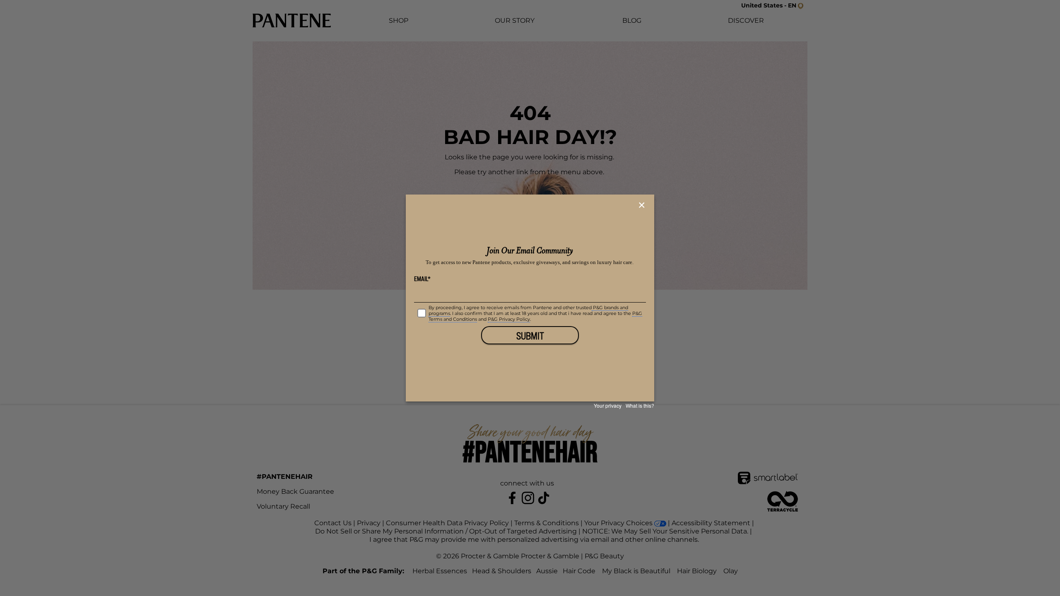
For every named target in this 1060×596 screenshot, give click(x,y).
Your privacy (608, 405)
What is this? (640, 405)
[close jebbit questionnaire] (643, 205)
